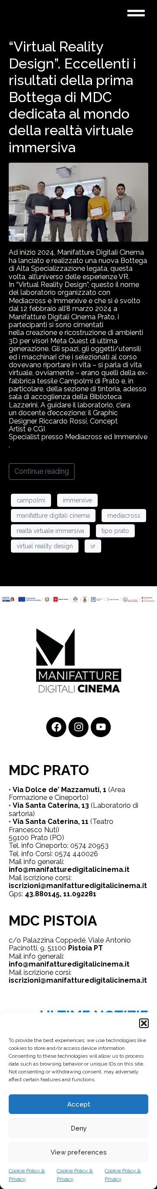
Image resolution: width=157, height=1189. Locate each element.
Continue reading (41, 471)
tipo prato (115, 530)
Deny (79, 1128)
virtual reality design (45, 546)
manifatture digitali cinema (53, 515)
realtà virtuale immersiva (50, 530)
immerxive (77, 500)
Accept (78, 1104)
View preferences (79, 1152)
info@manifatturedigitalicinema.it (69, 869)
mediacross (123, 515)
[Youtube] (101, 727)
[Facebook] (56, 727)
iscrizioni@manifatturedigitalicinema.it (78, 886)
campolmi (31, 500)
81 (92, 894)
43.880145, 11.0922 (57, 894)
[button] (144, 1023)
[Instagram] (78, 727)
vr (93, 546)
